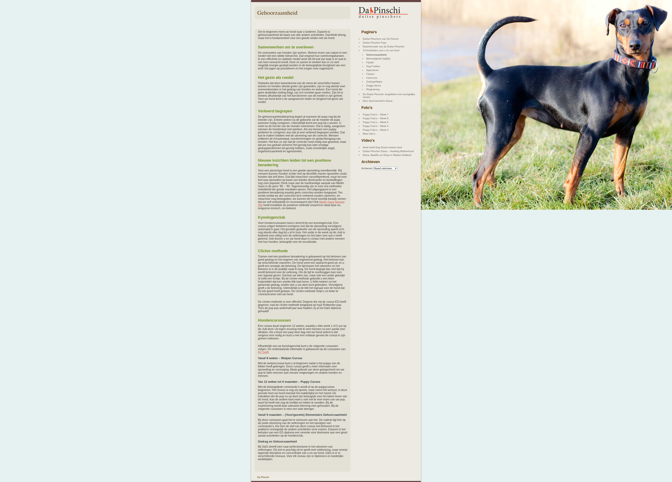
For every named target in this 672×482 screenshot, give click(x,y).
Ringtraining (373, 89)
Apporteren (372, 70)
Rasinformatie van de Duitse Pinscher (383, 46)
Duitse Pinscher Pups (374, 42)
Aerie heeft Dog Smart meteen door (382, 147)
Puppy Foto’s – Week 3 (375, 129)
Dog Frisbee (373, 66)
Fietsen (370, 74)
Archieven (366, 168)
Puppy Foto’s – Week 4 (375, 126)
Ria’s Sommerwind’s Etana (377, 100)
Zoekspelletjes (374, 81)
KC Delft (263, 352)
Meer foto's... (370, 133)
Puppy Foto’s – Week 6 (375, 118)
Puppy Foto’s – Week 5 (375, 122)
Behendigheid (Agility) (378, 58)
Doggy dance (373, 85)
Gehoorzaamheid (376, 54)
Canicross (371, 77)
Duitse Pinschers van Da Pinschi (380, 38)
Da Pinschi (263, 477)
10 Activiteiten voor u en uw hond (381, 50)
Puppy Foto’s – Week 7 (375, 114)
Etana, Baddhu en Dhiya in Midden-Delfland (387, 155)
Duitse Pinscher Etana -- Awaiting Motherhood (388, 151)
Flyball (369, 62)
